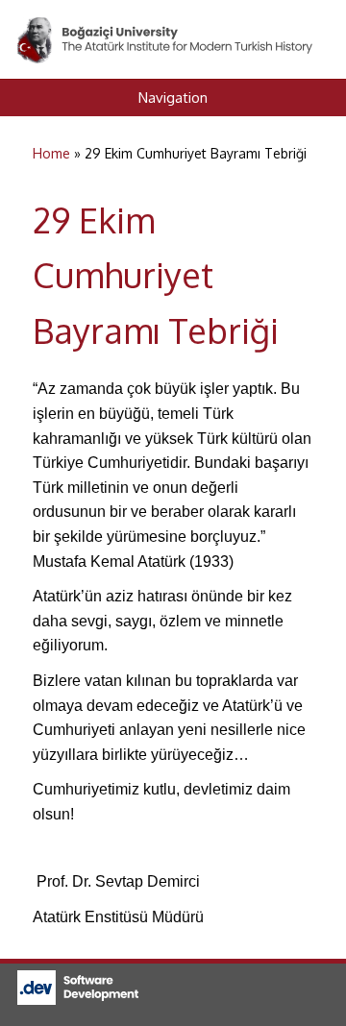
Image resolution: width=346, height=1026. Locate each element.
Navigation (173, 97)
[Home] (165, 27)
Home (51, 153)
